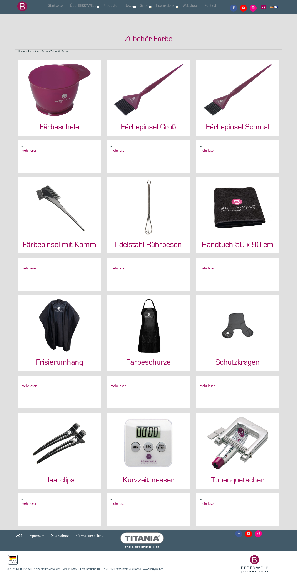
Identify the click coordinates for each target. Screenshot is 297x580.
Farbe (44, 51)
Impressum (36, 536)
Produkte (33, 51)
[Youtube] (243, 8)
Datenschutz (59, 536)
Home (21, 51)
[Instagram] (253, 8)
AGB (19, 536)
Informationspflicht (89, 536)
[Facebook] (234, 8)
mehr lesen (29, 151)
